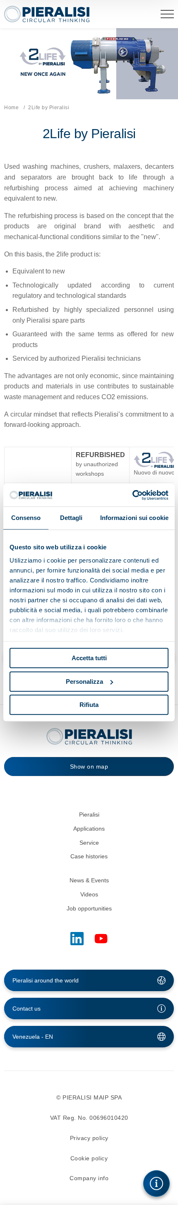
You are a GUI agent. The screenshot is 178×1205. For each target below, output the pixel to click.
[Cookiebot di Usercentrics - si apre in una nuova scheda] (132, 495)
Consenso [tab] (26, 517)
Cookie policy (89, 1158)
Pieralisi (89, 814)
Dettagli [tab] (71, 517)
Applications (89, 828)
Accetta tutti (89, 657)
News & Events (89, 880)
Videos (89, 894)
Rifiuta (89, 704)
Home (11, 107)
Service (89, 842)
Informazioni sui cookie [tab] (134, 517)
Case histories (89, 856)
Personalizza (84, 681)
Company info (89, 1178)
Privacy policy (89, 1138)
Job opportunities (89, 908)
